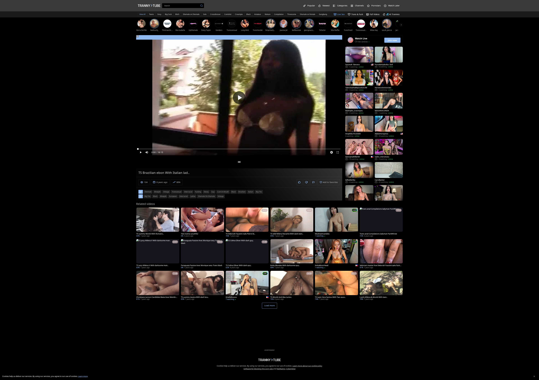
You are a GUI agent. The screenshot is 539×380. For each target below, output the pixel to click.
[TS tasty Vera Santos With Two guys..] (336, 286)
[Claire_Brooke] (359, 196)
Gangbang (323, 14)
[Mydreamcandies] (336, 223)
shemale (148, 192)
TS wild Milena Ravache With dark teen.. (286, 234)
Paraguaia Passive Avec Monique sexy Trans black (201, 265)
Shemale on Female (307, 14)
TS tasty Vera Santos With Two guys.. (330, 297)
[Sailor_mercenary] (389, 150)
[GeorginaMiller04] (359, 150)
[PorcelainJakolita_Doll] (389, 57)
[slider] (239, 149)
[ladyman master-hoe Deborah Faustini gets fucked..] (381, 254)
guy (212, 192)
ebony (206, 192)
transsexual (176, 192)
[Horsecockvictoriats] (389, 80)
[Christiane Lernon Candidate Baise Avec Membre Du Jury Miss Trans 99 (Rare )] (157, 286)
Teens (151, 14)
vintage (166, 192)
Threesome (291, 14)
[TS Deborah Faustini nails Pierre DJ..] (247, 223)
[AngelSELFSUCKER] (359, 126)
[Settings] (331, 152)
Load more (269, 305)
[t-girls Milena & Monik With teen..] (381, 286)
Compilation (279, 14)
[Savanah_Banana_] (359, 57)
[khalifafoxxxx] (247, 286)
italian (250, 192)
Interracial (184, 196)
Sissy (159, 14)
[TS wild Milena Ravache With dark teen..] (291, 223)
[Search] (201, 5)
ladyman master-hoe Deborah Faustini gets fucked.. (380, 265)
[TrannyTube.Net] (149, 5)
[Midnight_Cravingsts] (359, 103)
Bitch (177, 14)
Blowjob (163, 196)
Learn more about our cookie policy (307, 366)
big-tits (259, 192)
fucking (198, 192)
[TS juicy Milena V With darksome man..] (157, 254)
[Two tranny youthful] (202, 223)
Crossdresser (215, 14)
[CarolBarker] (389, 173)
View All (142, 14)
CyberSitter (291, 368)
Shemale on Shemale (191, 14)
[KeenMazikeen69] (389, 196)
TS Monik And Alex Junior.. (281, 297)
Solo (204, 14)
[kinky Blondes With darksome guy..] (291, 254)
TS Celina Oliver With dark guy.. (238, 265)
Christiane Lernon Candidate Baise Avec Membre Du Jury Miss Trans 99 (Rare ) (156, 297)
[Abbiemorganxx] (389, 126)
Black (248, 14)
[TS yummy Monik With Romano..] (157, 223)
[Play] (239, 97)
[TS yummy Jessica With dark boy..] (202, 286)
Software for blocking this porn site (258, 368)
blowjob (157, 192)
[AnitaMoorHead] (336, 254)
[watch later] (139, 211)
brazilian (241, 192)
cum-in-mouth (223, 192)
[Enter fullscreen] (338, 152)
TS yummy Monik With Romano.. (150, 234)
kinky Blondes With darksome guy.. (285, 265)
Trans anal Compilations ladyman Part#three (378, 234)
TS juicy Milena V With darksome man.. (152, 265)
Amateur (257, 14)
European (173, 196)
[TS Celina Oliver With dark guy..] (247, 254)
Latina (192, 196)
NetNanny (281, 368)
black (233, 192)
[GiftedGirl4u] (359, 173)
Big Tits (147, 196)
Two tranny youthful (189, 234)
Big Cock (168, 14)
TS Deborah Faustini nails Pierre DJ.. (240, 234)
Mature (267, 14)
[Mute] (147, 152)
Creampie (239, 14)
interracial (188, 192)
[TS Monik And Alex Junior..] (291, 286)
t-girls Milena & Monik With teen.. (373, 297)
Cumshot (227, 14)
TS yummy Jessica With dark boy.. (195, 297)
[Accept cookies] (534, 376)
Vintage (221, 196)
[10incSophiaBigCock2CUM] (359, 80)
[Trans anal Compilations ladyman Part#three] (381, 223)
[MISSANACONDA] (389, 103)
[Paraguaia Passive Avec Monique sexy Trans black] (202, 254)
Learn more (83, 376)
